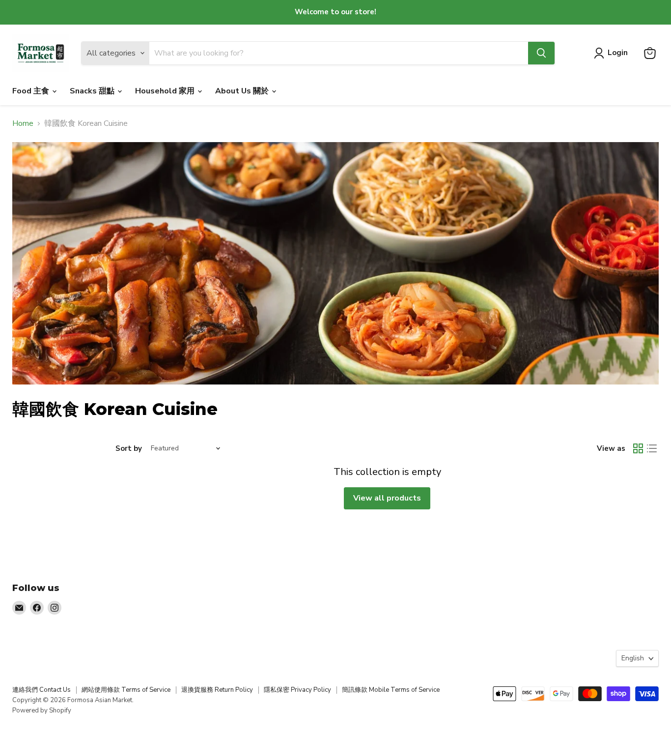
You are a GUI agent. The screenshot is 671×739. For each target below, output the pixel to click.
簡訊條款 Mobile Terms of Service (391, 689)
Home (22, 123)
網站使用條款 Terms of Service (126, 689)
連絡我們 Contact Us (41, 689)
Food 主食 (31, 91)
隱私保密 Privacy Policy (297, 689)
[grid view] (638, 448)
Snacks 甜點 (93, 91)
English (632, 658)
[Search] (541, 53)
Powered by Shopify (41, 710)
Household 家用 (165, 91)
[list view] (652, 448)
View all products (387, 498)
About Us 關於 (243, 91)
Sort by (128, 448)
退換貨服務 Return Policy (217, 689)
